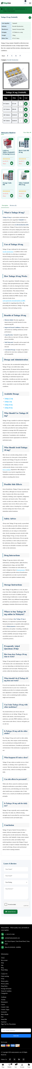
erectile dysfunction (8, 251)
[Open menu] (30, 3)
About (2, 958)
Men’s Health (4, 1014)
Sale (2, 965)
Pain (2, 1017)
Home (3, 9)
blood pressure (21, 570)
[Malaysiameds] (6, 3)
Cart (16, 1066)
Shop (2, 963)
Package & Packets (6, 988)
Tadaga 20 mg (9, 404)
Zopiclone (3, 1022)
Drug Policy (4, 986)
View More (26, 132)
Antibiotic (3, 997)
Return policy (4, 981)
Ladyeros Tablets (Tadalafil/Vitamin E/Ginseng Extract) (11, 152)
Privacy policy (5, 983)
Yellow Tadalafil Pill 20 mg (24, 183)
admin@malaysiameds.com (12, 938)
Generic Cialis (5, 1007)
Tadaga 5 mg (8, 401)
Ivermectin (4, 1012)
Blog (2, 967)
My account (4, 960)
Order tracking (5, 976)
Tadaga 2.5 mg (9, 398)
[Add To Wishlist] (30, 17)
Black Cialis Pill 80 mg (24, 151)
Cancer (3, 1004)
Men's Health (10, 9)
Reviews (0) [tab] (13, 205)
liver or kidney (6, 469)
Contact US (4, 974)
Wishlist (9, 1066)
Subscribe (16, 1035)
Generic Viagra (5, 1009)
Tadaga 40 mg (9, 407)
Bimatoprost (4, 1002)
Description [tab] (5, 205)
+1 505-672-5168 (9, 934)
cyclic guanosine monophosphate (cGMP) (14, 300)
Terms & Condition (6, 991)
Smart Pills (4, 1019)
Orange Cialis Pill (7, 183)
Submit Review (11, 911)
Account (22, 1067)
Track (28, 1067)
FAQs (2, 978)
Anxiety (3, 999)
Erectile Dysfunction (20, 9)
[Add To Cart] (11, 163)
